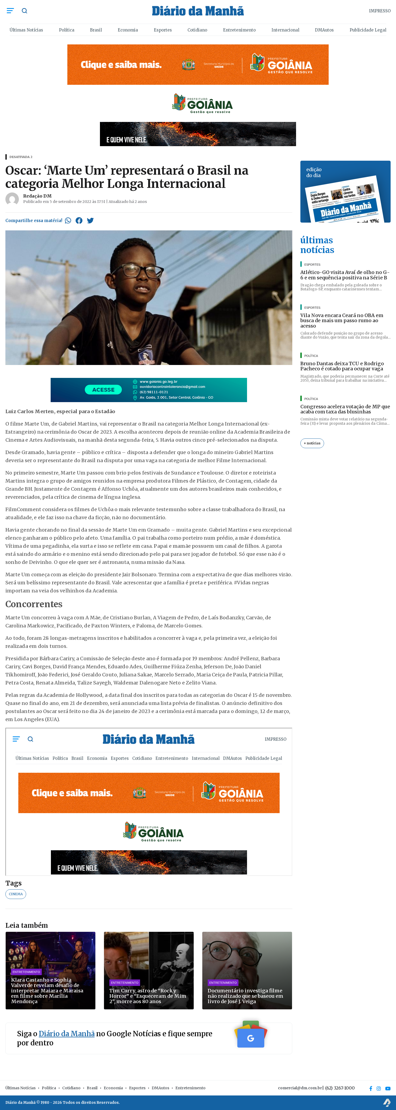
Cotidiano (197, 30)
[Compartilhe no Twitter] (90, 220)
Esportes (163, 30)
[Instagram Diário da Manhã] (379, 1088)
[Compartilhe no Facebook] (78, 220)
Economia (128, 30)
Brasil (96, 30)
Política (66, 30)
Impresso (380, 10)
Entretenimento (239, 30)
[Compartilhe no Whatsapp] (68, 220)
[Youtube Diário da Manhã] (388, 1088)
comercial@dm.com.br (300, 1088)
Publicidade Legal (368, 30)
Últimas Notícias (26, 30)
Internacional (285, 30)
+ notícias (312, 443)
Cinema (16, 894)
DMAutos (324, 30)
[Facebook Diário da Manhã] (370, 1088)
